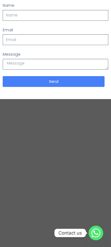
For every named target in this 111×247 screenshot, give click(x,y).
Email (8, 30)
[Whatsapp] (96, 233)
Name (8, 5)
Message (11, 54)
